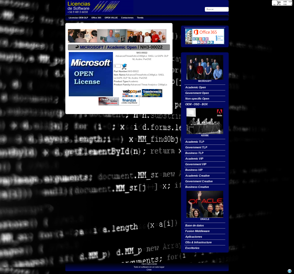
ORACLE (204, 219)
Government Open (197, 93)
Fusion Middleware (197, 231)
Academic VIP (194, 158)
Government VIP (195, 164)
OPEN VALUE (111, 18)
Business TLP (194, 153)
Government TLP (196, 147)
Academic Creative (197, 175)
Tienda (140, 18)
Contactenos (127, 18)
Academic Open (122, 47)
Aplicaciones (193, 236)
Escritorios (192, 248)
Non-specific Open (197, 98)
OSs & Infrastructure (198, 242)
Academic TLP (194, 141)
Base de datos (194, 225)
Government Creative (199, 181)
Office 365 (96, 18)
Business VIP (194, 169)
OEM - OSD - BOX (196, 104)
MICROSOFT (91, 47)
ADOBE (205, 135)
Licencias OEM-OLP (78, 18)
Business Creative (197, 187)
